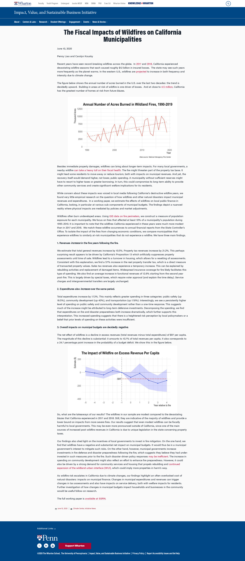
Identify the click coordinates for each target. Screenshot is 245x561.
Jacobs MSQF (77, 3)
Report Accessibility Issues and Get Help (163, 553)
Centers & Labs (29, 22)
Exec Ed (107, 3)
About (16, 22)
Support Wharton (75, 546)
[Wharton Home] (22, 3)
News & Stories (99, 22)
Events (86, 22)
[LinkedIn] (46, 546)
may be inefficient (158, 457)
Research (43, 22)
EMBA (93, 3)
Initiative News (90, 509)
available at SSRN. (95, 499)
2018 (149, 64)
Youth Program (52, 3)
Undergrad (65, 3)
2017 (138, 64)
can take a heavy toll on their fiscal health (97, 170)
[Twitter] (39, 546)
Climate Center (78, 509)
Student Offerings (58, 22)
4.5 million (167, 87)
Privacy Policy (138, 553)
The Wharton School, (51, 553)
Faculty (41, 3)
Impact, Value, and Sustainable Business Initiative (109, 553)
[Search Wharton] (228, 3)
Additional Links (45, 529)
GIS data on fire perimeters (124, 216)
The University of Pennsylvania (74, 553)
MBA (86, 3)
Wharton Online (119, 3)
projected (141, 72)
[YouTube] (52, 546)
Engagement (74, 22)
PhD (100, 3)
